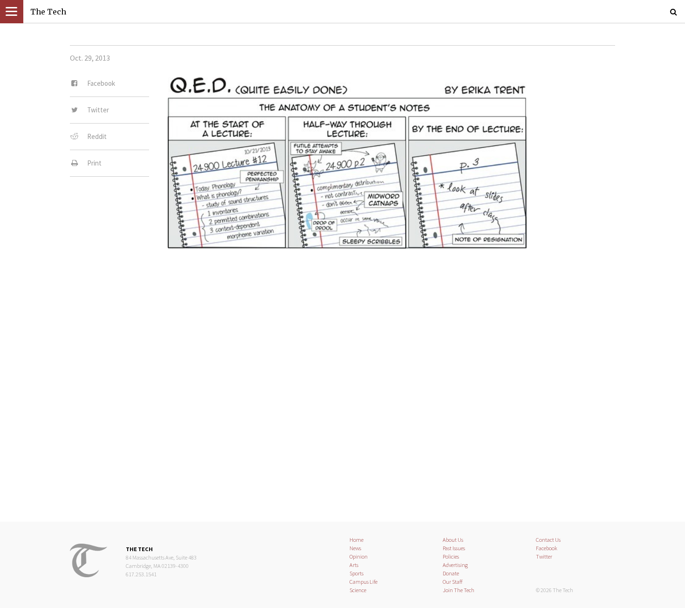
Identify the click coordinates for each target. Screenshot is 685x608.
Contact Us (548, 539)
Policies (451, 556)
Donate (451, 573)
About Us (453, 539)
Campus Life (363, 581)
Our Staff (453, 581)
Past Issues (454, 548)
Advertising (455, 564)
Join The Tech (458, 590)
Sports (356, 573)
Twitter (544, 556)
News (355, 548)
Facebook (546, 548)
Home (356, 539)
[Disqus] (342, 378)
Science (357, 590)
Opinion (358, 556)
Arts (353, 564)
